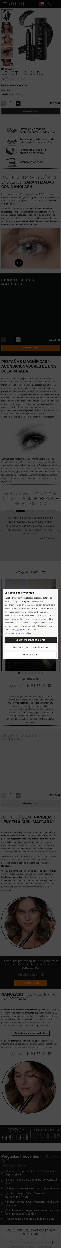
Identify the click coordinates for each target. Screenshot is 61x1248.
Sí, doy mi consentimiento (30, 639)
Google (18, 630)
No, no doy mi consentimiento (30, 647)
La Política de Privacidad (19, 592)
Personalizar (30, 654)
